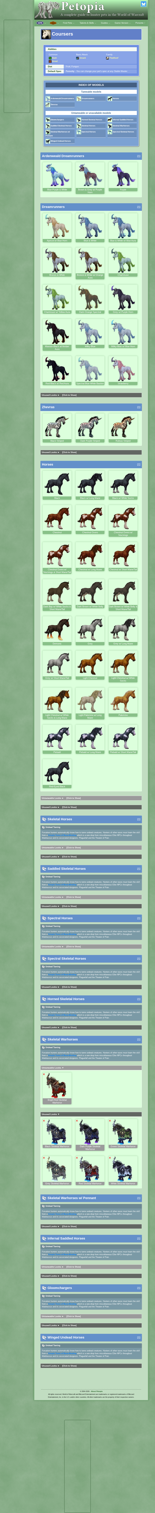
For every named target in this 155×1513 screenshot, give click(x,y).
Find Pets (69, 23)
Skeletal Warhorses (121, 126)
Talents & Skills (88, 23)
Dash (54, 58)
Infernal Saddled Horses (122, 120)
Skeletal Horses (88, 126)
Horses (115, 98)
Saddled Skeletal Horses (61, 126)
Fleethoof (113, 58)
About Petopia (96, 1391)
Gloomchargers (57, 120)
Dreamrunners (87, 98)
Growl (54, 61)
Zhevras (54, 104)
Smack (82, 58)
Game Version (123, 23)
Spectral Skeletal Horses (123, 132)
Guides (105, 23)
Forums (141, 23)
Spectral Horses (88, 132)
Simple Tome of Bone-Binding (62, 835)
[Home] (91, 10)
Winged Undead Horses (60, 141)
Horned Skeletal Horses (91, 120)
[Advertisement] (17, 66)
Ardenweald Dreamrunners (62, 98)
